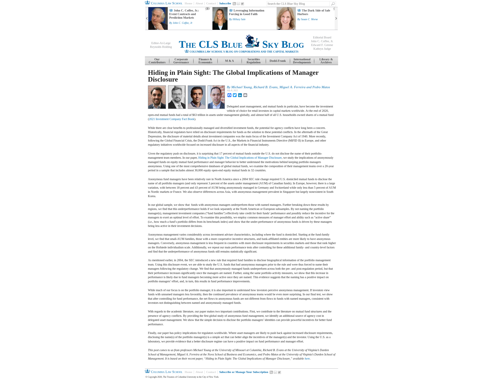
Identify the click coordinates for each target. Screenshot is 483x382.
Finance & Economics (205, 61)
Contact (211, 3)
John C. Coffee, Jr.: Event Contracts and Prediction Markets (184, 14)
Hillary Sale (239, 19)
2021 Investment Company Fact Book (171, 119)
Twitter (242, 4)
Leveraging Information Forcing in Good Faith (246, 12)
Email (238, 3)
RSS (234, 3)
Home (188, 3)
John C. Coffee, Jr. (183, 23)
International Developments (302, 61)
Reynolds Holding (161, 46)
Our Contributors (157, 61)
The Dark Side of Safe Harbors (313, 12)
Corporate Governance (181, 61)
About (199, 3)
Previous (146, 18)
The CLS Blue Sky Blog (241, 44)
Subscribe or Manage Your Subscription (243, 372)
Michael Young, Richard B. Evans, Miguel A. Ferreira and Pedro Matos (280, 87)
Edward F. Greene (322, 45)
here (307, 358)
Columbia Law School (166, 3)
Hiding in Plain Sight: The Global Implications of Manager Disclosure (240, 157)
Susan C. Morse (309, 19)
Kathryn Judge (322, 48)
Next (336, 18)
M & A (229, 60)
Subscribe (225, 3)
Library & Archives (326, 61)
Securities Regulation (254, 61)
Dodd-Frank (278, 60)
